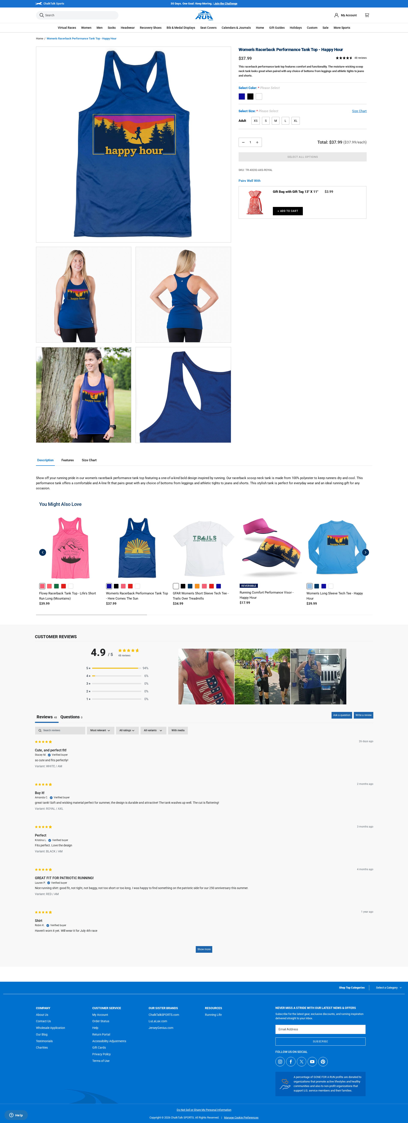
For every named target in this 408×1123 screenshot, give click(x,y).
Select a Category (387, 987)
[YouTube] (312, 1061)
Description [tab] (45, 460)
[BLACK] (250, 96)
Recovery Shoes (150, 27)
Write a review (364, 715)
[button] (67, 27)
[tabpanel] (204, 842)
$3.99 (329, 192)
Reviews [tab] (47, 716)
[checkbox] (178, 730)
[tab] (71, 717)
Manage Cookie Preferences (241, 1117)
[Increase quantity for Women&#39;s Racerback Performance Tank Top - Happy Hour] (257, 142)
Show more (204, 949)
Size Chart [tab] (89, 460)
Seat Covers (208, 27)
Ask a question (341, 715)
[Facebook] (291, 1061)
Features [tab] (67, 460)
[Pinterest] (323, 1061)
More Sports (342, 27)
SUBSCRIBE (320, 1041)
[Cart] (367, 15)
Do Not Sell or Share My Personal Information (204, 1109)
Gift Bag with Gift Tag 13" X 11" (295, 192)
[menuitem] (345, 15)
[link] (42, 586)
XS (255, 120)
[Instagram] (280, 1061)
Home (39, 38)
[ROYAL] (242, 96)
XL (295, 120)
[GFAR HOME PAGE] (204, 15)
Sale (326, 27)
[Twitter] (301, 1061)
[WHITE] (259, 96)
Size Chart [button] (359, 111)
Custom (312, 27)
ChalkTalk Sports (53, 3)
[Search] (41, 15)
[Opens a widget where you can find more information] (16, 1115)
